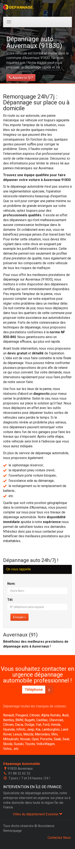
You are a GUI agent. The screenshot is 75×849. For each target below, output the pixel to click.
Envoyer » (19, 617)
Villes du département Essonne (36, 814)
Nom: (11, 584)
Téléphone (34, 689)
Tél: (10, 600)
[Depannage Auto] (18, 7)
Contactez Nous (59, 838)
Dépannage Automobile (21, 764)
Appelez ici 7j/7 (22, 77)
